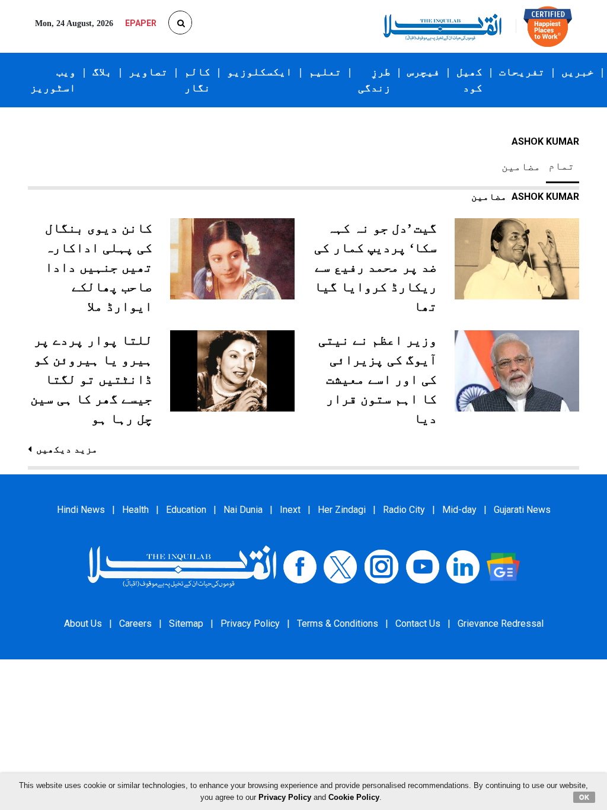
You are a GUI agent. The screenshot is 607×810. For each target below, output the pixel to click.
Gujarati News (522, 509)
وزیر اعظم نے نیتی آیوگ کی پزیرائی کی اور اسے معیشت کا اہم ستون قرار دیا (377, 379)
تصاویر (148, 72)
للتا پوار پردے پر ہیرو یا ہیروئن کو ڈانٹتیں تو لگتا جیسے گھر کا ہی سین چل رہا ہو (91, 379)
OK (584, 797)
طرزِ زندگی (374, 80)
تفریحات (522, 72)
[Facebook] (300, 566)
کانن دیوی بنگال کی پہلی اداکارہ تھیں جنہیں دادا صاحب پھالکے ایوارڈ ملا (98, 267)
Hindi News (81, 509)
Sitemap (186, 623)
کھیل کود (469, 80)
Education (186, 509)
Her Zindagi (342, 509)
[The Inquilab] (182, 566)
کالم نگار (197, 80)
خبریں (577, 72)
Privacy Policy (250, 623)
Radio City (404, 509)
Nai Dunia (243, 509)
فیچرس (423, 72)
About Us (83, 623)
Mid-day (459, 509)
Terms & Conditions (337, 623)
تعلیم (325, 72)
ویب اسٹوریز (53, 80)
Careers (135, 623)
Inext (290, 509)
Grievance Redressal (501, 623)
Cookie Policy (353, 797)
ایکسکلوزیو (259, 72)
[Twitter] (340, 566)
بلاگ (102, 72)
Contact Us (417, 623)
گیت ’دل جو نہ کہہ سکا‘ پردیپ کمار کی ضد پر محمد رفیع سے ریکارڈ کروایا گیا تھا (375, 267)
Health (135, 509)
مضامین (521, 167)
